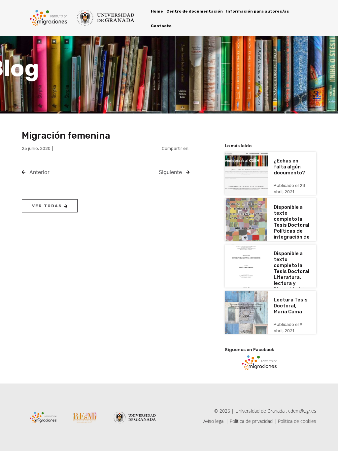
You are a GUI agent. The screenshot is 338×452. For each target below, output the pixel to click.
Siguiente (170, 172)
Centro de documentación (194, 11)
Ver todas (48, 205)
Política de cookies (297, 421)
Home (157, 11)
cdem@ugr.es (302, 411)
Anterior (39, 172)
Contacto (161, 25)
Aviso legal (213, 421)
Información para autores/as (257, 11)
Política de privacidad (251, 421)
